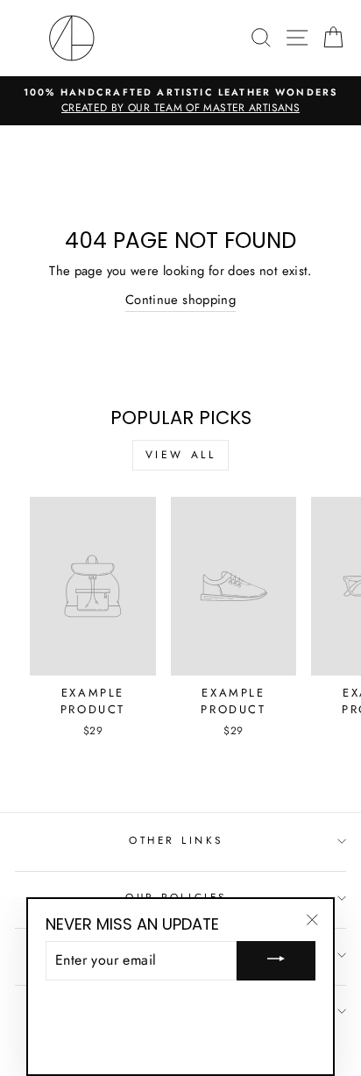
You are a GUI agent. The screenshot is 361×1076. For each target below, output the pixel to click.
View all (180, 455)
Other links (176, 839)
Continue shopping (180, 299)
